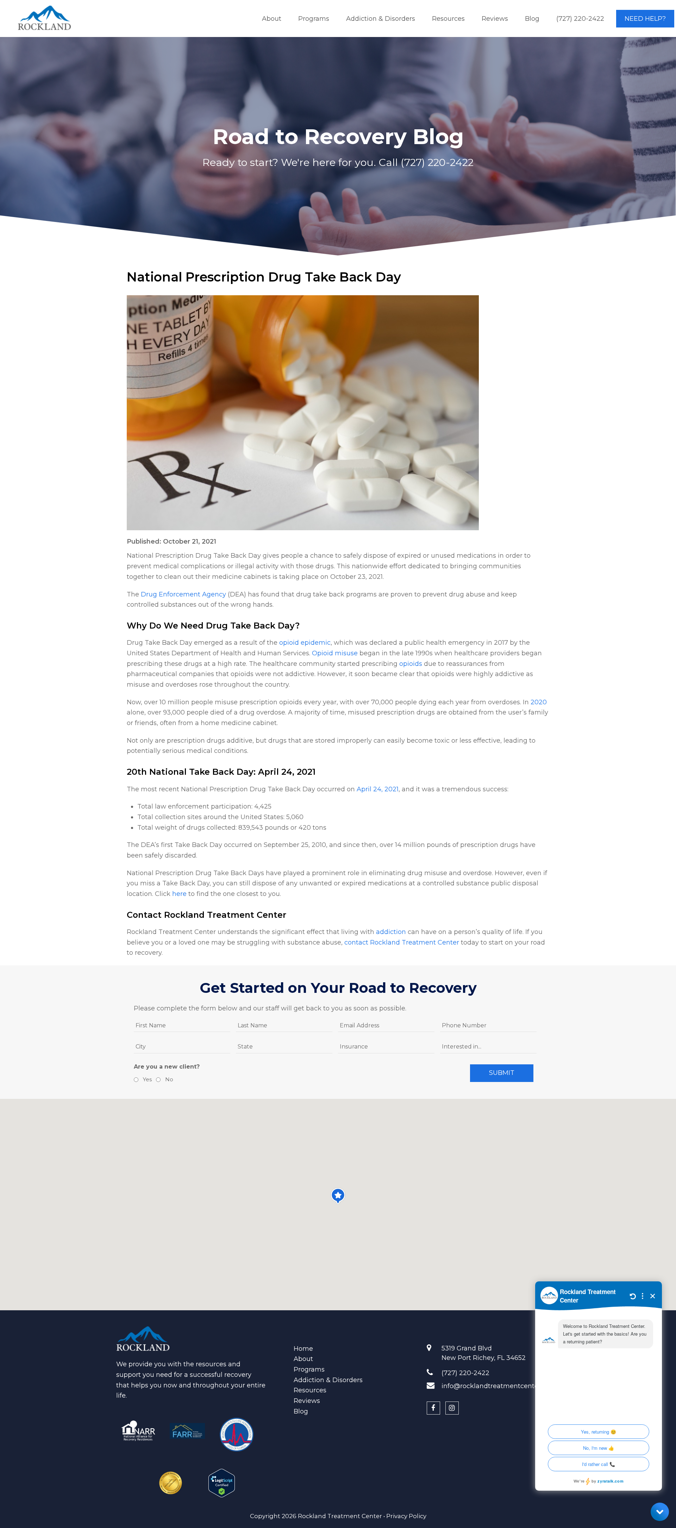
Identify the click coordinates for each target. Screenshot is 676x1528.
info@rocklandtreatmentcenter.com (499, 1386)
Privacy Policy (406, 1516)
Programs (309, 1369)
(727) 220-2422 (437, 162)
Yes (146, 1079)
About (303, 1359)
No (168, 1079)
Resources (310, 1390)
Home (303, 1349)
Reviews (307, 1401)
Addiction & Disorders (328, 1380)
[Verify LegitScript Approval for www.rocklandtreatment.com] (221, 1480)
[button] (338, 1196)
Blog (301, 1411)
